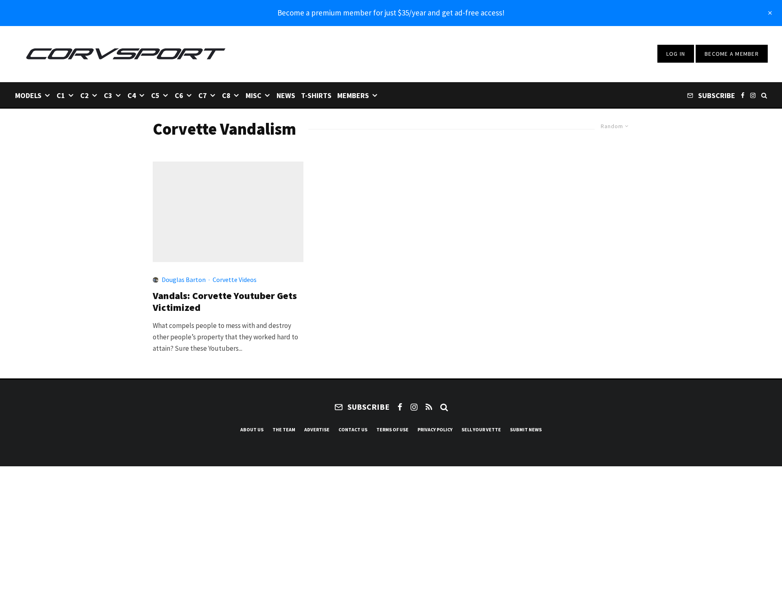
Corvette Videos (235, 279)
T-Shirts (316, 95)
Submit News (526, 429)
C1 (61, 95)
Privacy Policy (435, 429)
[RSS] (429, 407)
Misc (253, 95)
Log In (675, 53)
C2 (84, 95)
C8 (226, 95)
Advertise (316, 429)
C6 (179, 95)
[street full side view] (228, 212)
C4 (131, 95)
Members (353, 95)
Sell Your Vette (481, 429)
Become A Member (732, 53)
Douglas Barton (184, 279)
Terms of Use (392, 429)
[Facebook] (742, 95)
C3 (108, 95)
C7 (202, 95)
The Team (283, 429)
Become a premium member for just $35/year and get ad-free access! (391, 12)
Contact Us (352, 429)
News (286, 95)
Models (28, 95)
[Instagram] (752, 95)
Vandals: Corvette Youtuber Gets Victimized (225, 302)
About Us (252, 429)
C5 (155, 95)
